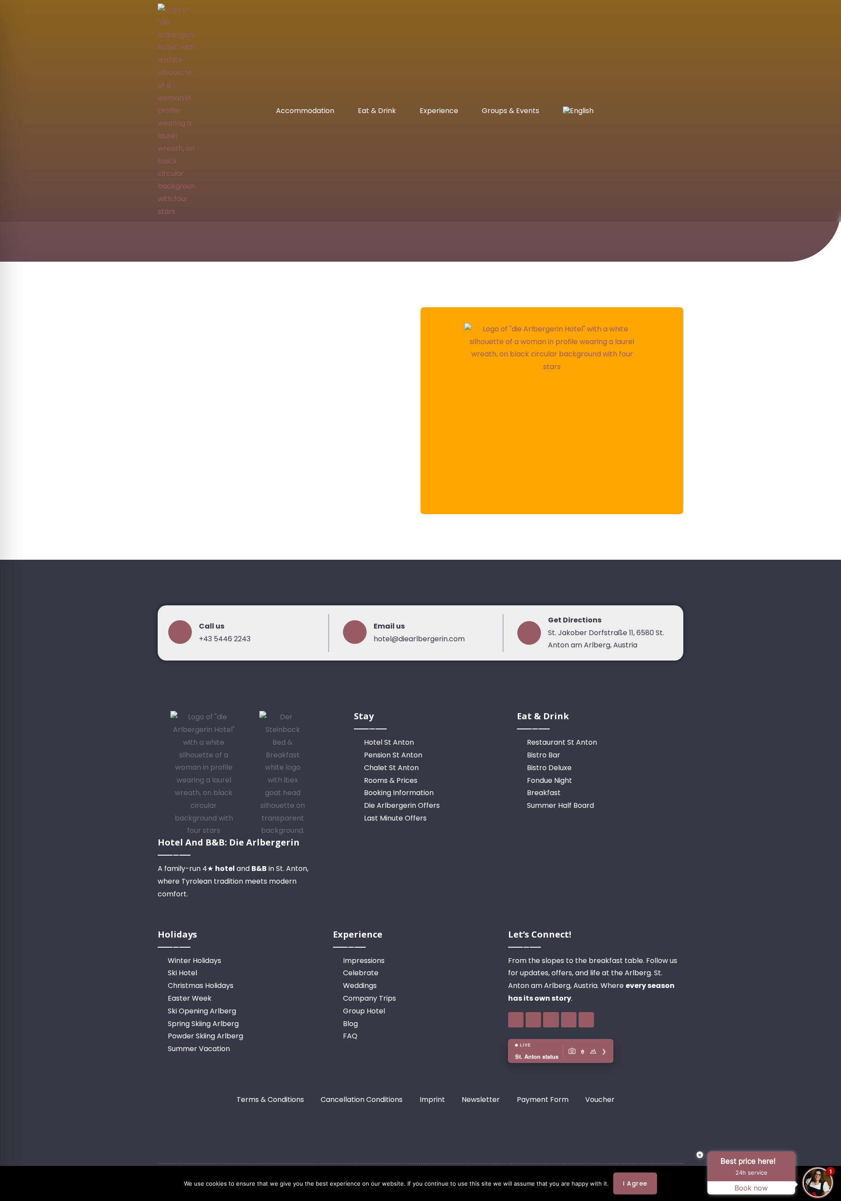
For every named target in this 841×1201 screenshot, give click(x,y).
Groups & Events (510, 111)
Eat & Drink (377, 111)
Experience (439, 111)
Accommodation (305, 111)
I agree (635, 1183)
